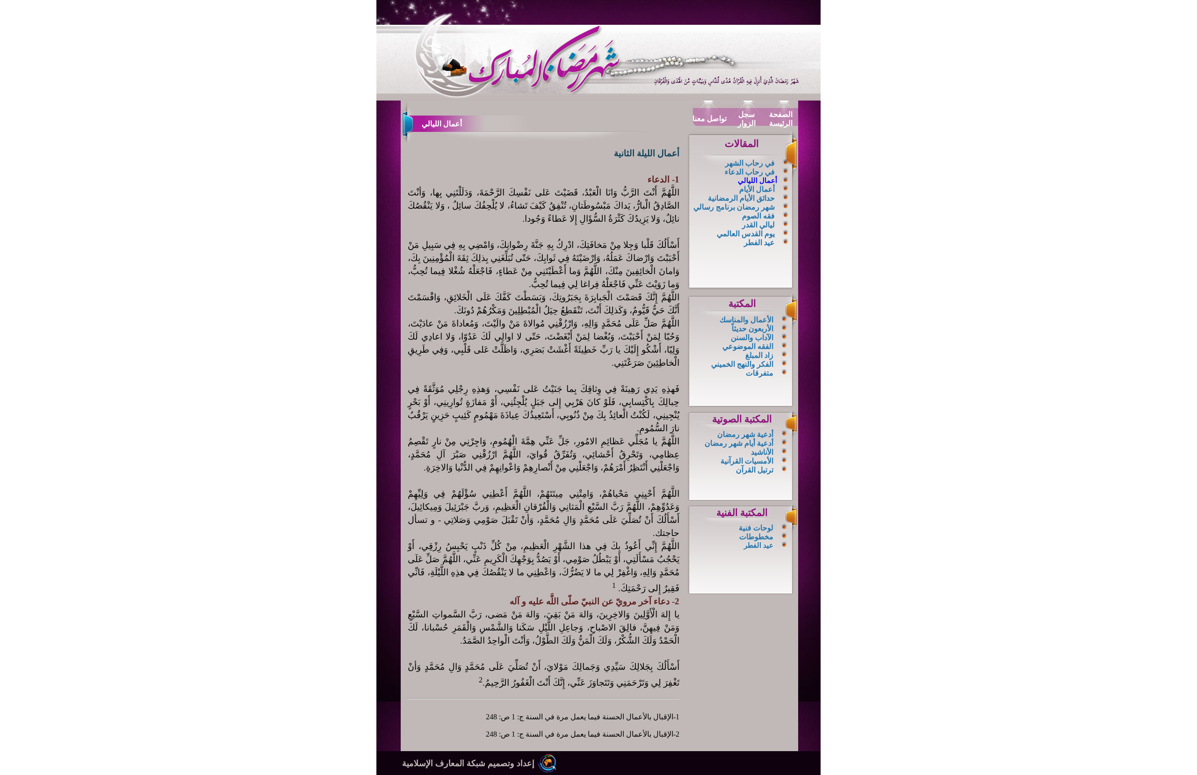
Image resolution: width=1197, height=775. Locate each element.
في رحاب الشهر (750, 163)
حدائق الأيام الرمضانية (741, 198)
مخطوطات (756, 537)
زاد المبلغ (759, 355)
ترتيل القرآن (754, 470)
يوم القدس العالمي (746, 234)
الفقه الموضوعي (747, 346)
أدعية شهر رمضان (745, 434)
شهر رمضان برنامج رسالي (734, 207)
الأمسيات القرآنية (747, 461)
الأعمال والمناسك (746, 320)
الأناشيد (762, 452)
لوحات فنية (756, 528)
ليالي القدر (758, 225)
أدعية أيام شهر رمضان (739, 443)
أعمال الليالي (757, 180)
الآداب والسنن (752, 337)
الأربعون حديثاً (752, 329)
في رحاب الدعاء (750, 172)
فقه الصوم (758, 216)
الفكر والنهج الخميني (742, 364)
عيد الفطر (759, 242)
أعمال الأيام (757, 189)
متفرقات (759, 373)
